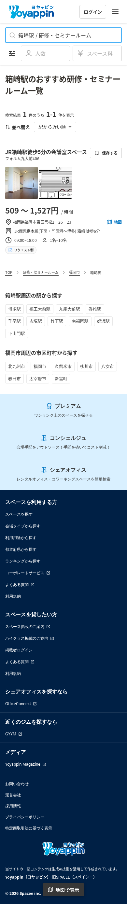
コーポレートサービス (24, 573)
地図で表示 (67, 890)
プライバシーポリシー (24, 817)
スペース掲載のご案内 (24, 626)
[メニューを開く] (115, 11)
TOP (8, 272)
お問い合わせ (17, 783)
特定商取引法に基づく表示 (28, 828)
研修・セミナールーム (41, 272)
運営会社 (13, 795)
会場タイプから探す (22, 526)
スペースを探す (19, 514)
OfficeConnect (18, 703)
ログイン (93, 11)
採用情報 (13, 806)
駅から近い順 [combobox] (52, 126)
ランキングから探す (22, 561)
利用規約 (13, 596)
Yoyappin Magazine (22, 764)
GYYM (10, 734)
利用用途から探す (20, 537)
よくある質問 (17, 584)
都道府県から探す (20, 549)
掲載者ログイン (19, 650)
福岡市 (74, 272)
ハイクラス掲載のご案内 (26, 638)
